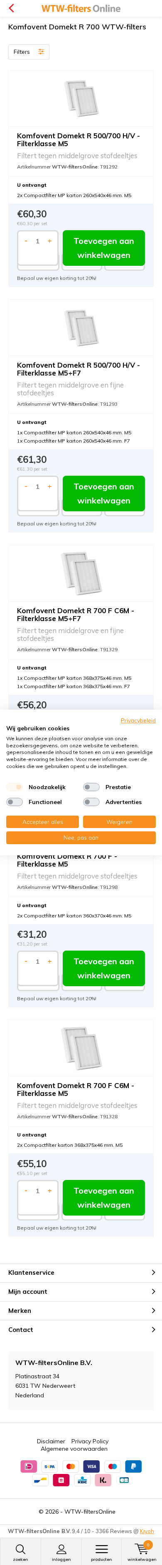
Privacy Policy (89, 1441)
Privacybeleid (138, 720)
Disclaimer (51, 1441)
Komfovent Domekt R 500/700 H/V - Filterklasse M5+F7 (78, 369)
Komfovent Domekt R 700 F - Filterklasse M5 (67, 860)
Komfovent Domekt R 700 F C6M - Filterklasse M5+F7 (75, 614)
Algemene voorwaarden (74, 1448)
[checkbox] (14, 787)
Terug (11, 8)
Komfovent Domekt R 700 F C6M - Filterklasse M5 (75, 1089)
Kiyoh (147, 1531)
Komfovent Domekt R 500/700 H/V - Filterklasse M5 (78, 139)
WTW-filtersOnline (89, 1511)
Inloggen (61, 1559)
